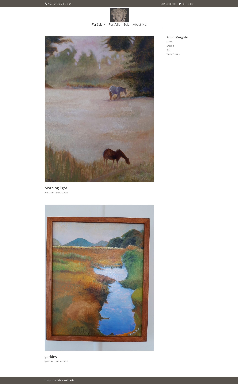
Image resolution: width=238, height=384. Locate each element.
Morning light (56, 187)
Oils (168, 50)
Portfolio (114, 24)
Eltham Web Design (66, 380)
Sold (126, 24)
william (50, 192)
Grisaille (170, 45)
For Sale (97, 24)
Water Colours (173, 54)
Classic (170, 41)
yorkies (51, 356)
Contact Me (168, 3)
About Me (139, 24)
